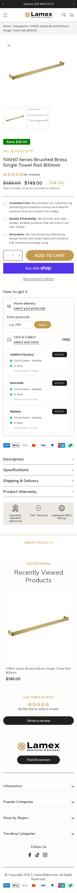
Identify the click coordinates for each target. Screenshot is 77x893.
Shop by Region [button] (15, 818)
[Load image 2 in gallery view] (38, 118)
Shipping (27, 188)
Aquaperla (21, 26)
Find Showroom (38, 760)
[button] (5, 15)
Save (43, 325)
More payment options (38, 278)
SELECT (59, 354)
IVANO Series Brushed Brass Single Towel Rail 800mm (38, 670)
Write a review (38, 720)
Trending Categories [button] (19, 833)
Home (7, 26)
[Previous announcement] (3, 4)
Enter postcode (18, 317)
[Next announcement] (74, 4)
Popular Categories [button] (18, 802)
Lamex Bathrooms (45, 875)
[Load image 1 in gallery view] (15, 118)
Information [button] (12, 786)
